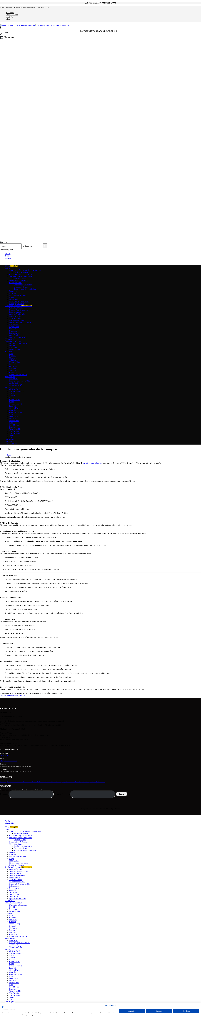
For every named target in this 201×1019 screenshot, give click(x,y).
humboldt (12, 329)
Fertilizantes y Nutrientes (18, 281)
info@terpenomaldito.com (8, 761)
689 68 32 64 (4, 755)
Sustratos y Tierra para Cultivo (20, 276)
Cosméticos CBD (15, 385)
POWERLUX (14, 416)
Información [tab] (9, 823)
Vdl (10, 437)
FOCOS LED (10, 339)
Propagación (13, 299)
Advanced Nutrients (16, 391)
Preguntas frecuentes (68, 782)
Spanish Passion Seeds (17, 337)
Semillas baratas (15, 312)
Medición (12, 293)
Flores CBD (13, 379)
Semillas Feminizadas (17, 314)
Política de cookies (52, 782)
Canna (11, 402)
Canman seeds (14, 400)
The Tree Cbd (14, 431)
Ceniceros (13, 373)
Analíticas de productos (97, 782)
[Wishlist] (6, 33)
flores (7, 256)
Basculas (12, 368)
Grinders (12, 360)
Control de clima (15, 283)
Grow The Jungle (15, 412)
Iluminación (13, 291)
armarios (8, 258)
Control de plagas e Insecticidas (20, 274)
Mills (11, 414)
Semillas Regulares (16, 308)
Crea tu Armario (11, 443)
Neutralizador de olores (17, 295)
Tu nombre (4, 794)
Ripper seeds (14, 327)
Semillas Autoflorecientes (18, 310)
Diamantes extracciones (18, 343)
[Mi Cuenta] (1, 34)
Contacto (9, 17)
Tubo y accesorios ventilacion (25, 289)
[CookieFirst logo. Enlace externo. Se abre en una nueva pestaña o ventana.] (2, 1007)
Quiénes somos (12, 15)
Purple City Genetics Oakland (20, 322)
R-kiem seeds (14, 325)
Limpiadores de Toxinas (18, 375)
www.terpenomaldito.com (92, 463)
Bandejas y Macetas (16, 304)
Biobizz (12, 398)
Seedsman (13, 331)
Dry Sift (12, 345)
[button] (3, 242)
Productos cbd (10, 377)
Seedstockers (14, 333)
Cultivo (7, 268)
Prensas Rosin (14, 350)
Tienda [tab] (7, 821)
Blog (8, 19)
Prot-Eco (12, 419)
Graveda (12, 410)
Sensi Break (13, 335)
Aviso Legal (4, 782)
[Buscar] (45, 245)
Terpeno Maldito (15, 429)
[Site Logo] (34, 25)
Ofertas (11, 266)
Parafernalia (9, 352)
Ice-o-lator (13, 347)
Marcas (7, 387)
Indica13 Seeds (14, 316)
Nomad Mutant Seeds (17, 320)
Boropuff (12, 364)
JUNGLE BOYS (15, 318)
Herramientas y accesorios (18, 302)
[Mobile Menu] (0, 27)
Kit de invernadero (21, 272)
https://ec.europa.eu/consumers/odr (12, 695)
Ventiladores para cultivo (23, 285)
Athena (12, 395)
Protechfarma (14, 421)
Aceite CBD (13, 383)
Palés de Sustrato (20, 278)
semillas (7, 254)
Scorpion (12, 427)
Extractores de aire (21, 287)
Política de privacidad (39, 782)
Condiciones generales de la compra (20, 782)
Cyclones (12, 356)
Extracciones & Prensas (13, 341)
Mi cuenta (10, 13)
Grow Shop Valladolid (82, 782)
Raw (11, 354)
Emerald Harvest (15, 404)
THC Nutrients (14, 433)
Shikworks (13, 358)
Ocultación (13, 366)
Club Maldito (9, 441)
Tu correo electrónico (62, 794)
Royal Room (14, 425)
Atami (11, 393)
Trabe (11, 435)
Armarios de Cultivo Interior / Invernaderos (25, 270)
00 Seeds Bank (14, 389)
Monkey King (14, 362)
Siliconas (12, 370)
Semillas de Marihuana (18, 306)
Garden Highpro (15, 408)
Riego (11, 297)
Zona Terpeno (10, 439)
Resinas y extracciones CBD (19, 381)
